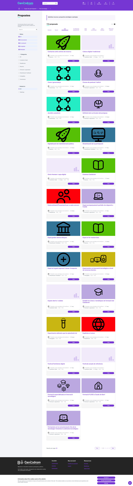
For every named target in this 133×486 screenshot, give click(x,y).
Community (55, 463)
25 (56, 448)
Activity (54, 466)
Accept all (106, 477)
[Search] (56, 3)
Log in (69, 466)
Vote (75, 61)
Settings (106, 483)
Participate (54, 468)
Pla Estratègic (43, 8)
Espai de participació (30, 8)
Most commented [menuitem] (93, 29)
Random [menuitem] (49, 30)
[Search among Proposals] (36, 29)
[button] (21, 34)
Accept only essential (106, 480)
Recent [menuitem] (56, 30)
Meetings (86, 466)
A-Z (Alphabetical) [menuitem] (65, 29)
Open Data (87, 468)
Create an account (73, 463)
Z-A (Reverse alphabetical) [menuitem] (76, 29)
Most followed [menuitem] (102, 29)
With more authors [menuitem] (111, 29)
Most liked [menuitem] (86, 29)
